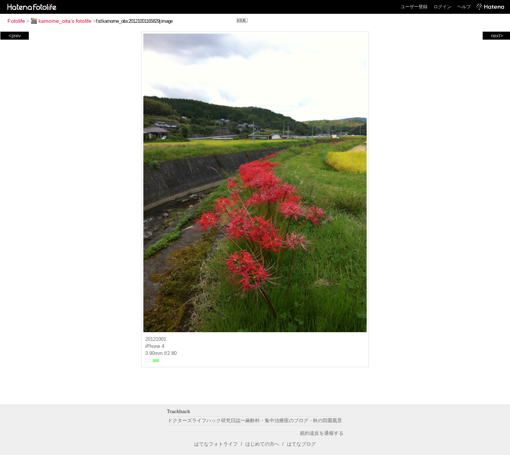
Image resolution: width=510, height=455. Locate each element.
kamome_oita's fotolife (64, 21)
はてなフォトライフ (216, 444)
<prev (15, 35)
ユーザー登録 (414, 6)
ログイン (442, 6)
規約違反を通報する (321, 433)
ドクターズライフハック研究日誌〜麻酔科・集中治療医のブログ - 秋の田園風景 (255, 420)
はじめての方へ (262, 444)
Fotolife (16, 21)
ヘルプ (464, 6)
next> (497, 35)
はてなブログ (301, 444)
